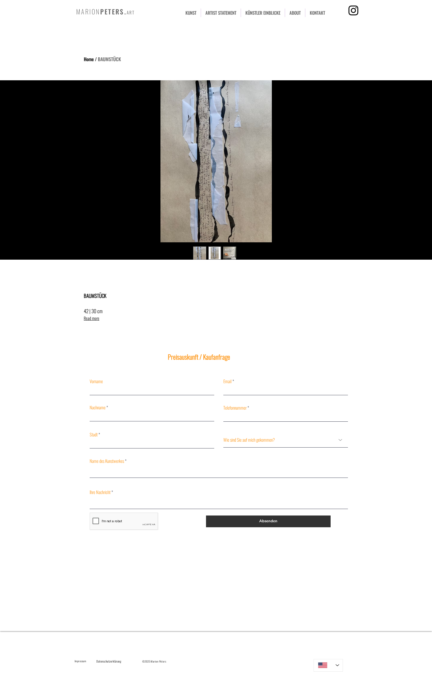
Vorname (96, 381)
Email (227, 381)
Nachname (98, 407)
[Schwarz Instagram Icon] (353, 10)
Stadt (94, 434)
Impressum (80, 661)
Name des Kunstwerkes (107, 461)
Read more (91, 318)
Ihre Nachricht (100, 492)
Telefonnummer (235, 408)
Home (89, 59)
